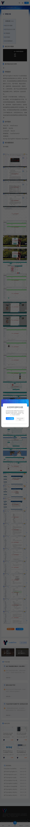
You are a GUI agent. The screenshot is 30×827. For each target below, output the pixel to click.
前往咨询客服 (10, 418)
